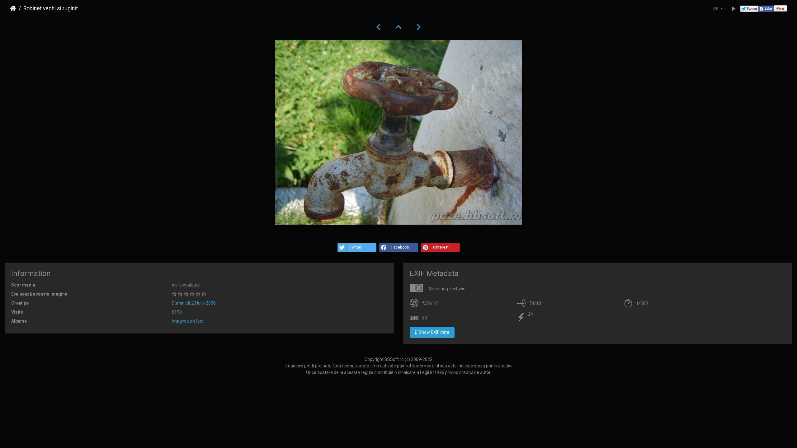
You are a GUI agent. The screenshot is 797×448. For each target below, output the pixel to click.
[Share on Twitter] (749, 8)
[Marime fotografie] (718, 8)
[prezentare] (733, 8)
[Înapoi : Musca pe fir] (378, 27)
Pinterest (441, 247)
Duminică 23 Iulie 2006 (194, 303)
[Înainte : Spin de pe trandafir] (418, 27)
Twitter (355, 247)
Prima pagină (13, 8)
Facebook (400, 247)
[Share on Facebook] (766, 8)
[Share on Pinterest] (780, 8)
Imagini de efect (188, 321)
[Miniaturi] (398, 27)
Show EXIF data (433, 332)
